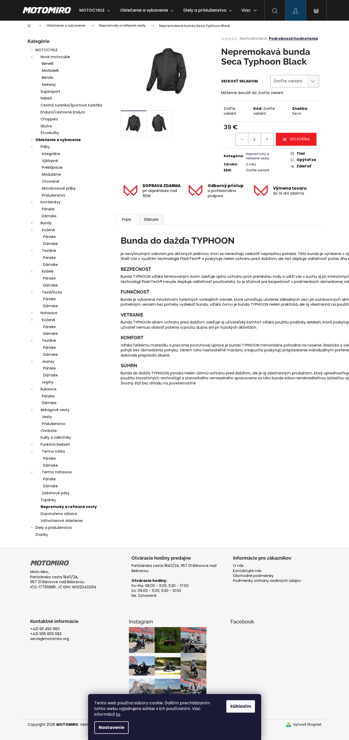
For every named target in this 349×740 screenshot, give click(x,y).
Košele (47, 271)
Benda (47, 77)
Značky (41, 534)
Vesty (47, 416)
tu (118, 714)
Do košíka (299, 139)
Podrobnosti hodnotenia (293, 38)
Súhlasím (240, 706)
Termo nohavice (57, 472)
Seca (296, 113)
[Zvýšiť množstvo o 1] (267, 139)
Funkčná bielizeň (55, 444)
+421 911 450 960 (45, 629)
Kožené (48, 230)
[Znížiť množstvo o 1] (242, 139)
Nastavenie (111, 727)
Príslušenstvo (53, 195)
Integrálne (51, 153)
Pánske (48, 209)
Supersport (50, 91)
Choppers (49, 119)
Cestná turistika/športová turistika (71, 105)
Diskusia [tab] (151, 219)
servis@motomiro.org (49, 638)
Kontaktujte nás (247, 570)
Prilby (45, 146)
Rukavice (49, 389)
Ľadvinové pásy (55, 493)
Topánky (48, 500)
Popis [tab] (126, 219)
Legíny (47, 382)
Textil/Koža (52, 292)
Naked (46, 98)
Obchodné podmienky (253, 575)
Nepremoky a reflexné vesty (69, 506)
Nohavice (49, 312)
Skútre (46, 126)
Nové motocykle (55, 56)
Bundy (46, 223)
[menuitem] (94, 10)
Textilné (49, 250)
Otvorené (50, 181)
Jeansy (48, 361)
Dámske (49, 216)
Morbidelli (50, 70)
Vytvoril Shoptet (307, 724)
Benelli (47, 63)
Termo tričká (53, 451)
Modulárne (51, 174)
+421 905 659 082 (45, 633)
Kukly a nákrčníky (56, 437)
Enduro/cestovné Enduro (63, 112)
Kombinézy (50, 202)
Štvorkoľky (50, 132)
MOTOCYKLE (46, 49)
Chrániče (49, 430)
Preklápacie (52, 167)
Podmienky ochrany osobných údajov (267, 580)
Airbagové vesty (55, 409)
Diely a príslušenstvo (53, 527)
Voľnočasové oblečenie (62, 520)
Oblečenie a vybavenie (58, 139)
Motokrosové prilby (59, 188)
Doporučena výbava (59, 513)
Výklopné (50, 160)
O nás (238, 565)
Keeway (49, 84)
